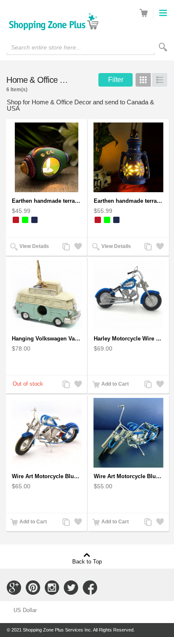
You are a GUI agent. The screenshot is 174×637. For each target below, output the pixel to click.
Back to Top (87, 561)
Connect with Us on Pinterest (33, 587)
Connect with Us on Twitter (71, 587)
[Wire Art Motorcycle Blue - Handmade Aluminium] (46, 433)
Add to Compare (65, 247)
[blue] (34, 220)
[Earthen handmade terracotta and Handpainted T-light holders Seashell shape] (46, 157)
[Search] (163, 47)
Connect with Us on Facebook (90, 587)
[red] (16, 220)
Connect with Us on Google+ (14, 587)
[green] (25, 220)
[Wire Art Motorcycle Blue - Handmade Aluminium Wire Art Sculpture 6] (128, 433)
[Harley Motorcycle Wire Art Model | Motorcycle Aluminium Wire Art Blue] (128, 295)
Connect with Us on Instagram (52, 587)
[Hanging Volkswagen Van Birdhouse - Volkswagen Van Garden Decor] (46, 295)
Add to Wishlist (77, 247)
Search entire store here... (46, 47)
